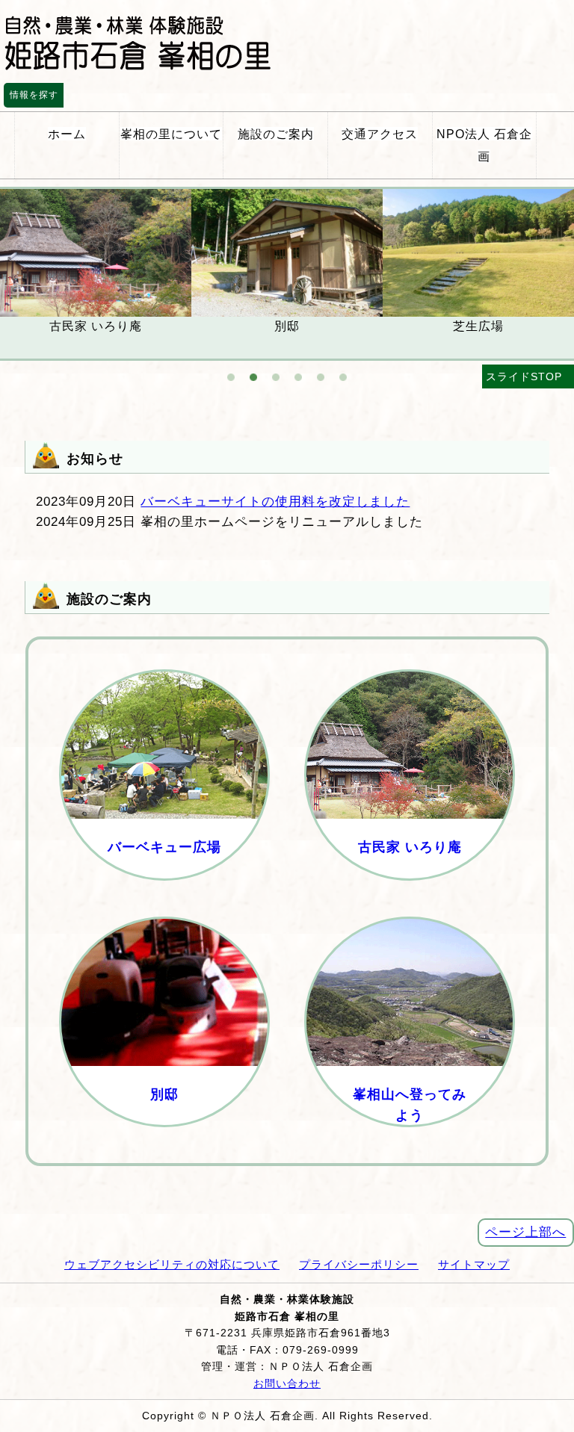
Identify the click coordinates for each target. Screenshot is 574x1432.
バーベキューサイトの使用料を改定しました (275, 502)
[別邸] (164, 1137)
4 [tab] (298, 369)
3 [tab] (275, 369)
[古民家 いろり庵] (409, 891)
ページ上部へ (525, 1232)
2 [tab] (253, 369)
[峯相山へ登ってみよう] (409, 1137)
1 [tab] (230, 369)
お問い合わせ (287, 1383)
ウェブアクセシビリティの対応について (172, 1264)
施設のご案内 (276, 133)
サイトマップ (474, 1264)
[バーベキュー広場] (164, 891)
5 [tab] (320, 369)
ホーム (67, 133)
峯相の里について (171, 133)
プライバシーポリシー (359, 1264)
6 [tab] (343, 369)
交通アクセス (380, 133)
